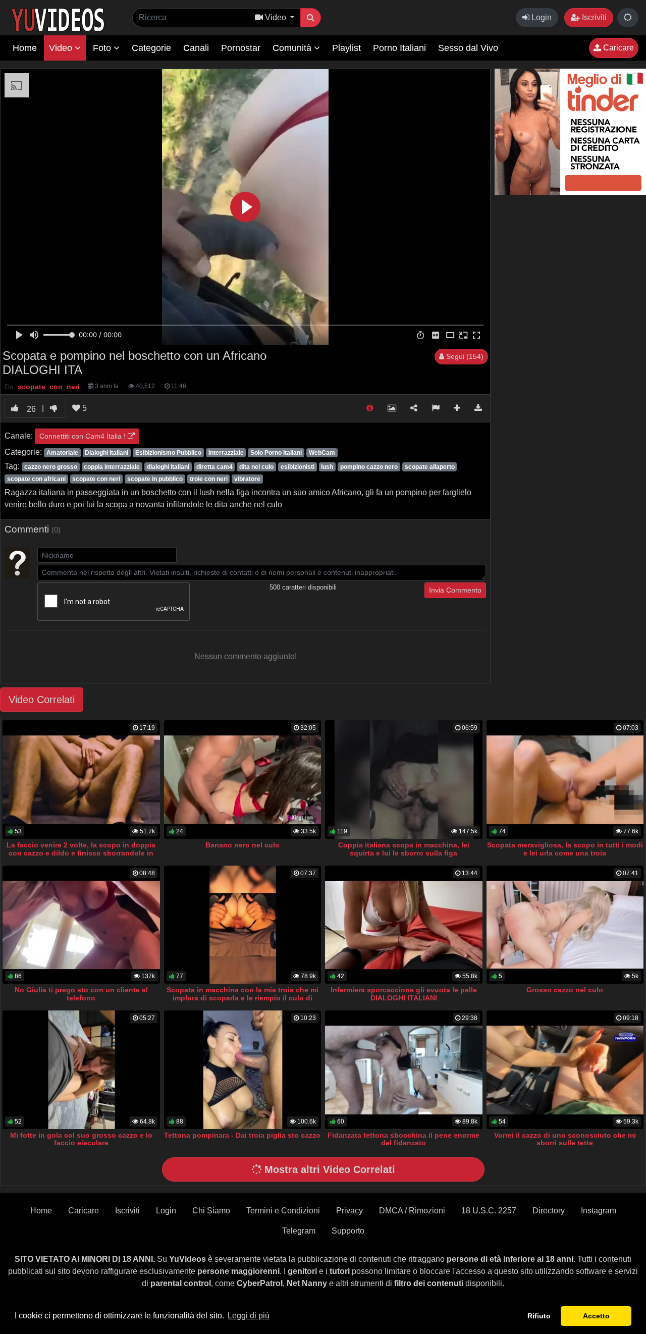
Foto (103, 48)
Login (540, 17)
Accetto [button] (596, 1316)
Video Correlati (42, 699)
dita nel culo (256, 466)
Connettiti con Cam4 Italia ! (83, 436)
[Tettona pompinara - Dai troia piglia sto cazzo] (242, 1069)
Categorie (151, 48)
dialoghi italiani (168, 466)
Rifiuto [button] (539, 1316)
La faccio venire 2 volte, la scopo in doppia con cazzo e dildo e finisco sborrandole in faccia (81, 853)
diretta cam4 (214, 466)
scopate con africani (36, 479)
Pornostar (240, 48)
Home (25, 48)
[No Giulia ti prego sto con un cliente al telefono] (81, 925)
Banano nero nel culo (242, 845)
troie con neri (209, 479)
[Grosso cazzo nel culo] (565, 925)
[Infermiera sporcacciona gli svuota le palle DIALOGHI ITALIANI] (403, 925)
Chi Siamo (211, 1210)
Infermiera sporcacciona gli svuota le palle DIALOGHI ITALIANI (404, 994)
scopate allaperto (430, 466)
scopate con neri (96, 479)
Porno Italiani (399, 48)
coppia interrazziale (112, 466)
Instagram (598, 1210)
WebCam (322, 452)
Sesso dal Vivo (468, 48)
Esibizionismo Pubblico (168, 452)
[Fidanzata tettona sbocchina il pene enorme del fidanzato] (403, 1069)
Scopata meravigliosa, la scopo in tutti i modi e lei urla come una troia (565, 849)
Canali (196, 48)
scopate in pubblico (155, 479)
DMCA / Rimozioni (412, 1210)
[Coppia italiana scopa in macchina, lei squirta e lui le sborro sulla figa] (403, 779)
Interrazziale (226, 452)
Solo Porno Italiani (276, 452)
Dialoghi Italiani (106, 452)
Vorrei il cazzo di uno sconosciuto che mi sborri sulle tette (565, 1139)
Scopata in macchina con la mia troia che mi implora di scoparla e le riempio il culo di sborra (242, 998)
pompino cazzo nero (369, 466)
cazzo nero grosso (50, 466)
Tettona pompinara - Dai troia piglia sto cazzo (242, 1135)
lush (327, 466)
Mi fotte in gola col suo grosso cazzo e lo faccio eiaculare (81, 1139)
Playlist (346, 48)
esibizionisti (297, 466)
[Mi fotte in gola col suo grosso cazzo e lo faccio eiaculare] (81, 1069)
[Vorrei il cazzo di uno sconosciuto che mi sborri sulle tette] (565, 1069)
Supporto (348, 1230)
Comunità (293, 48)
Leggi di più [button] (249, 1315)
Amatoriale (62, 452)
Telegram (298, 1230)
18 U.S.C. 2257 (488, 1210)
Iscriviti (593, 17)
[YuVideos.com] (58, 19)
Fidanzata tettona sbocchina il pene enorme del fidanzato (403, 1139)
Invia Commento (455, 590)
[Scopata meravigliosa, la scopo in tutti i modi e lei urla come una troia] (565, 779)
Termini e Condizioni (283, 1210)
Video (62, 48)
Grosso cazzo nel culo (564, 990)
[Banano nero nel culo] (242, 779)
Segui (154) (463, 356)
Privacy (349, 1210)
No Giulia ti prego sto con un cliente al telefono (81, 994)
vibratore (247, 479)
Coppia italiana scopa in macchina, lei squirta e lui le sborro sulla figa (403, 849)
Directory (548, 1210)
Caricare (617, 47)
